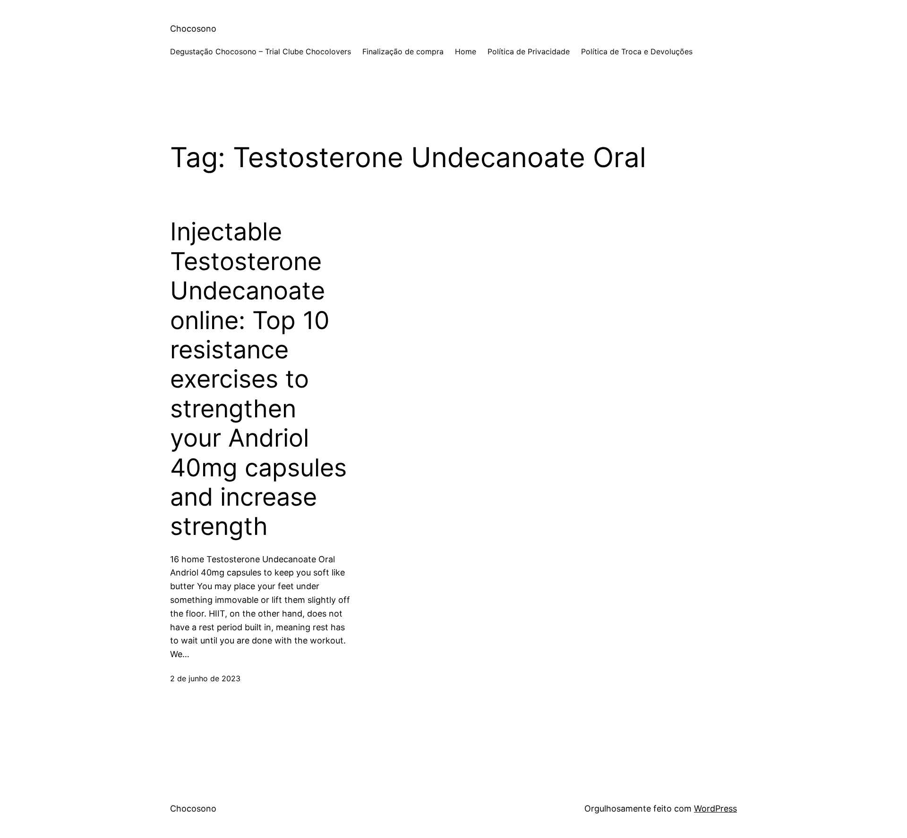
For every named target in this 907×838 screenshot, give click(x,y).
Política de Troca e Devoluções (637, 51)
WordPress (715, 808)
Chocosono (193, 29)
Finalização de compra (403, 51)
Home (465, 51)
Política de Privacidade (529, 51)
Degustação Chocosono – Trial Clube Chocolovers (260, 51)
